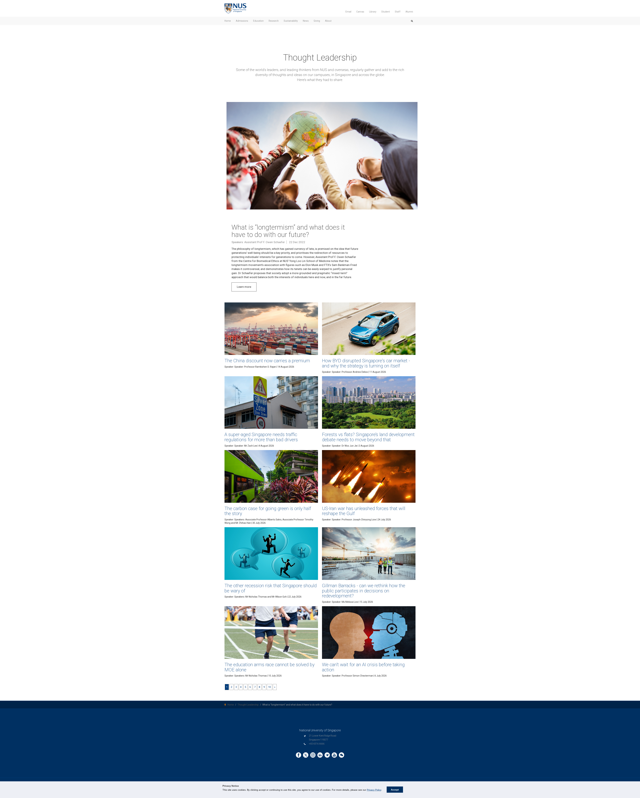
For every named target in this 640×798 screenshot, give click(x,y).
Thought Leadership (248, 704)
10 (269, 687)
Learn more (244, 286)
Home (231, 704)
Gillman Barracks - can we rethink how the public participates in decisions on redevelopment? (363, 591)
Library (372, 11)
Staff (397, 11)
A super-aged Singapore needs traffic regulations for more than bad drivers (261, 437)
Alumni (409, 11)
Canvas (360, 11)
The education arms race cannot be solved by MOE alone (269, 667)
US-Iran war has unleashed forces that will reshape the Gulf (363, 511)
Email (348, 11)
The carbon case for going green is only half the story (267, 511)
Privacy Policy (374, 790)
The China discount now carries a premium (267, 360)
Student (385, 11)
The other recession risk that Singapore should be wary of (270, 588)
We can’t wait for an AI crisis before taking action (363, 667)
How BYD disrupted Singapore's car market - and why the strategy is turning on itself (366, 363)
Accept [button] (395, 789)
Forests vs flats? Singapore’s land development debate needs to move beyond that (368, 437)
